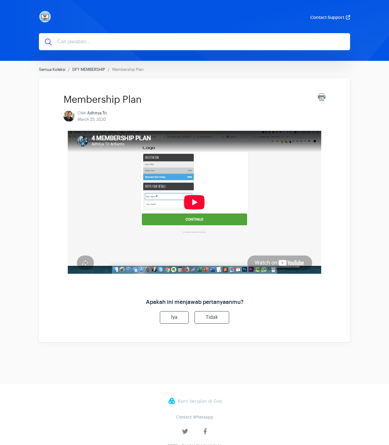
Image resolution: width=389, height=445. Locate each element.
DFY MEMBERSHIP (88, 69)
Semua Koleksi (52, 69)
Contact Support (327, 17)
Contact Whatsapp (194, 417)
